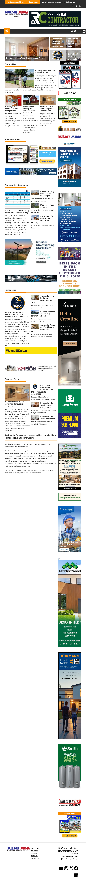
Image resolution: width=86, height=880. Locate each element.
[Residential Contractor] (7, 30)
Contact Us (35, 858)
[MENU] (83, 31)
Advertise (34, 851)
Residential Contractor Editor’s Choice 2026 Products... (57, 54)
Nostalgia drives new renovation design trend (58, 2)
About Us (34, 856)
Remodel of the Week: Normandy (73, 56)
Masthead (34, 853)
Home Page (35, 848)
